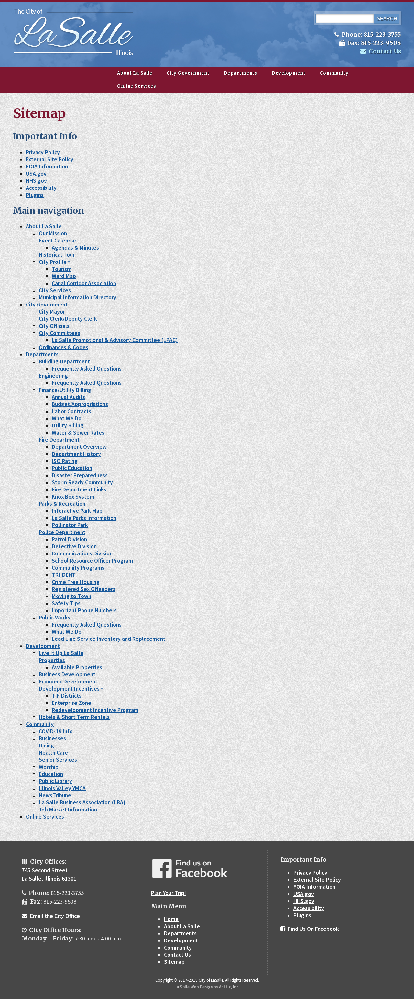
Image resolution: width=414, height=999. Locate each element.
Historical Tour (57, 254)
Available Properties (77, 667)
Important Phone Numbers (84, 610)
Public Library (55, 781)
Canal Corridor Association (84, 283)
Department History (76, 453)
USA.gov (36, 173)
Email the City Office (54, 915)
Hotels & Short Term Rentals (74, 717)
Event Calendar (57, 240)
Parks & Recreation (62, 503)
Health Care (53, 752)
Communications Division (82, 553)
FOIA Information (47, 166)
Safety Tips (66, 603)
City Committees (59, 333)
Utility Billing (67, 425)
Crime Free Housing (76, 581)
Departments (241, 73)
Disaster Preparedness (80, 475)
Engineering (53, 375)
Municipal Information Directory (77, 297)
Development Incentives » (71, 688)
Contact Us (384, 51)
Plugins (35, 195)
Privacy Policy (43, 152)
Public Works (54, 617)
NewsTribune (55, 795)
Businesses (52, 738)
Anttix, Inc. (229, 987)
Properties (52, 660)
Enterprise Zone (71, 702)
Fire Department (59, 439)
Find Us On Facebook (313, 928)
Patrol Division (69, 539)
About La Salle (134, 73)
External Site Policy (49, 159)
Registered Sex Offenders (83, 589)
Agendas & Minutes (75, 247)
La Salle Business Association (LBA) (82, 802)
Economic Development (68, 681)
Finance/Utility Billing (65, 389)
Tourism (61, 269)
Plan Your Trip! (168, 893)
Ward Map (64, 276)
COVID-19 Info (56, 731)
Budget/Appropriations (80, 404)
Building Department (64, 361)
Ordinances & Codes (63, 347)
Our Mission (53, 233)
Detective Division (74, 546)
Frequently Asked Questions (87, 368)
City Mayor (52, 311)
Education (51, 774)
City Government (188, 73)
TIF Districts (67, 695)
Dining (46, 745)
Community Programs (78, 567)
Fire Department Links (79, 489)
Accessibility (41, 187)
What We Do (67, 418)
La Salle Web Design (193, 987)
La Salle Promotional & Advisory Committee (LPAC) (115, 340)
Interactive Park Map (77, 510)
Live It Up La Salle (61, 653)
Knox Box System (73, 496)
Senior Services (58, 759)
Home (171, 919)
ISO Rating (65, 461)
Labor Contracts (71, 411)
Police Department (62, 532)
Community (334, 73)
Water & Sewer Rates (78, 432)
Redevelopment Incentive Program (95, 710)
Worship (49, 766)
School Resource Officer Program (92, 560)
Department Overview (79, 446)
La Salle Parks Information (84, 517)
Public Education (72, 468)
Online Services (136, 86)
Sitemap (174, 961)
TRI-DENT (64, 574)
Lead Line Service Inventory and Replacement (108, 638)
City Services (55, 290)
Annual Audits (68, 397)
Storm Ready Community (82, 482)
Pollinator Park (70, 525)
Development (289, 73)
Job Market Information (68, 809)
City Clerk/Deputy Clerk (68, 318)
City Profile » (55, 261)
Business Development (67, 674)
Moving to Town (71, 596)
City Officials (54, 325)
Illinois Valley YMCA (62, 788)
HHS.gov (36, 180)
